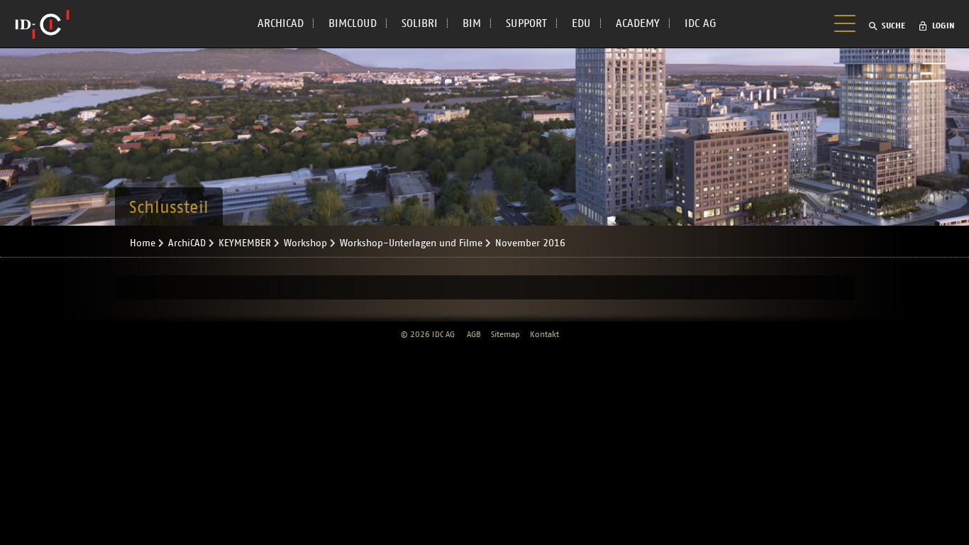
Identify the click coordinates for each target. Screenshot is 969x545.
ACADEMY (638, 23)
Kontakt (544, 334)
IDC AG (700, 23)
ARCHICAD (281, 23)
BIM (472, 23)
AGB (474, 334)
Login (943, 25)
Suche (893, 25)
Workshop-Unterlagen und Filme (411, 243)
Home (142, 243)
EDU (581, 23)
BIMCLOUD (352, 23)
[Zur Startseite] (42, 24)
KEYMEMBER (244, 243)
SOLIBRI (420, 23)
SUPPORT (526, 23)
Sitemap (505, 334)
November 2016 (530, 243)
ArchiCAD (187, 243)
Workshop (305, 243)
